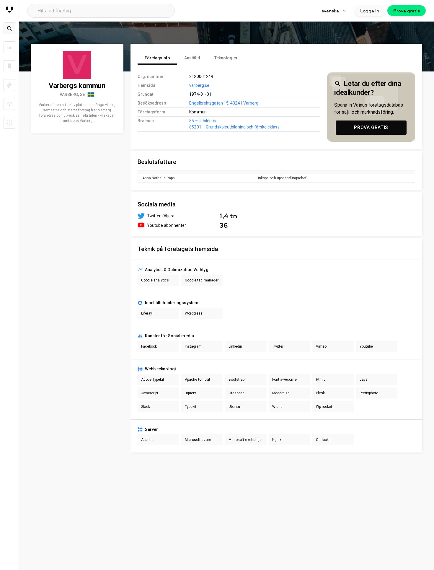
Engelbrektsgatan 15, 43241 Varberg (223, 103)
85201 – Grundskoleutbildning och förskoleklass (234, 127)
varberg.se (199, 85)
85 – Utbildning (203, 120)
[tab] (157, 58)
